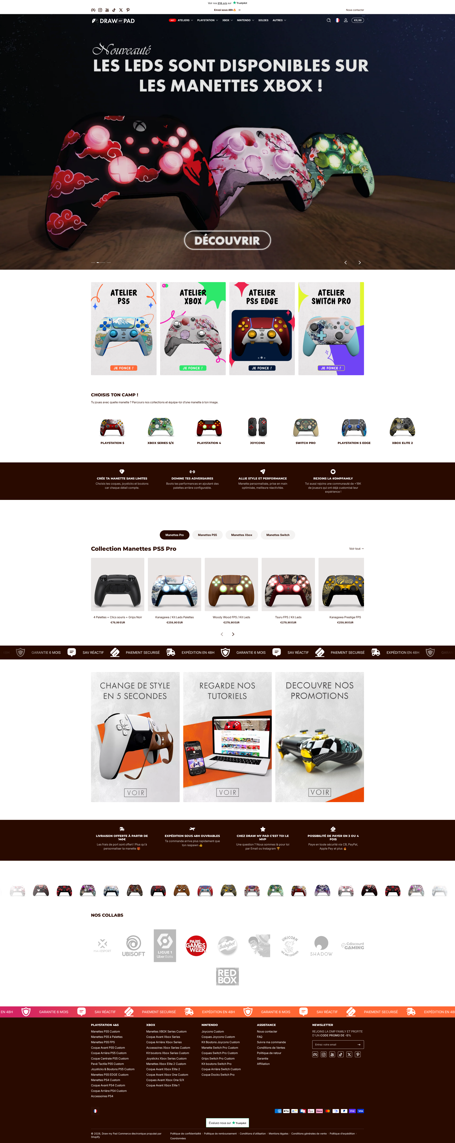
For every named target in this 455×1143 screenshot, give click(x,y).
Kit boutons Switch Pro (217, 1064)
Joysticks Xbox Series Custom (166, 1058)
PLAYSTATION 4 (209, 443)
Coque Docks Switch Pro (218, 1074)
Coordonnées (178, 1138)
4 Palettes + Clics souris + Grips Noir (117, 617)
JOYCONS (257, 443)
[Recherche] (329, 20)
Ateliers (183, 20)
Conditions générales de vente (309, 1133)
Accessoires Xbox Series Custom (168, 1047)
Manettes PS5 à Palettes (106, 1037)
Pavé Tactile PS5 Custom (107, 1064)
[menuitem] (117, 1031)
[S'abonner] (359, 1044)
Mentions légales (278, 1133)
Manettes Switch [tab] (278, 535)
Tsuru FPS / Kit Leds (288, 617)
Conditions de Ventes (271, 1047)
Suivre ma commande (271, 1042)
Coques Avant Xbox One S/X (165, 1080)
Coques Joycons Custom (218, 1037)
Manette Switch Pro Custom (220, 1047)
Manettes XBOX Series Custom (166, 1031)
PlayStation (206, 20)
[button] (329, 20)
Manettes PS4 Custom (105, 1080)
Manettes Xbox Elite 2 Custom (166, 1064)
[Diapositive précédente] (345, 262)
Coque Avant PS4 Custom (108, 1085)
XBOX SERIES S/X (161, 443)
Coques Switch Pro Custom (220, 1053)
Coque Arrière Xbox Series (164, 1042)
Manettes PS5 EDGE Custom (110, 1074)
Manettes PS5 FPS (103, 1042)
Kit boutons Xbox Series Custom (167, 1053)
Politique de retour (269, 1053)
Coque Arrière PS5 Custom (109, 1053)
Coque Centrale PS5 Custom (110, 1058)
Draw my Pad (109, 1133)
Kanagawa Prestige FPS (345, 617)
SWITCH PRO (306, 443)
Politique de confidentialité (185, 1133)
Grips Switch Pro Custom (218, 1058)
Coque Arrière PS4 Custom (109, 1091)
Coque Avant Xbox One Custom (167, 1074)
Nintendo (244, 20)
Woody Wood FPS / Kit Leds (231, 617)
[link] (102, 946)
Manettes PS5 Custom (105, 1031)
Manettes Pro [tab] (174, 535)
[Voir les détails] (227, 142)
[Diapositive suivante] (359, 262)
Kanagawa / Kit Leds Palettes (174, 617)
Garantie (262, 1058)
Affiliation (263, 1064)
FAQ (259, 1037)
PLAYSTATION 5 (112, 443)
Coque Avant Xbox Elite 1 (162, 1085)
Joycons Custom (213, 1031)
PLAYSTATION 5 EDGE (354, 443)
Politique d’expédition (342, 1133)
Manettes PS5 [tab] (207, 535)
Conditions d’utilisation (253, 1133)
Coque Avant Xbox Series (163, 1037)
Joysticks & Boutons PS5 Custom (113, 1069)
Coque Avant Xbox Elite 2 (163, 1069)
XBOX (225, 20)
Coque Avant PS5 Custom (108, 1047)
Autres (278, 20)
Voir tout (354, 548)
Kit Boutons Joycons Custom (221, 1042)
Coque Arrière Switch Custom (221, 1069)
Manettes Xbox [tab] (241, 535)
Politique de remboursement (220, 1133)
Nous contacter (355, 9)
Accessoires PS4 (102, 1096)
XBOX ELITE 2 (402, 443)
